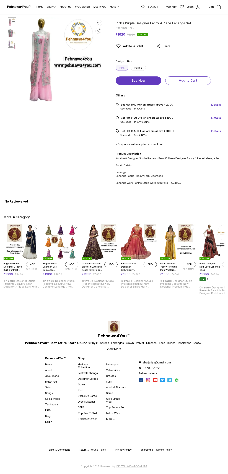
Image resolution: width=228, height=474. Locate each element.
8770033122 (151, 368)
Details (216, 104)
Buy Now (139, 80)
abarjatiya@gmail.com (157, 362)
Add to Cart (188, 80)
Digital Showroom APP (131, 466)
